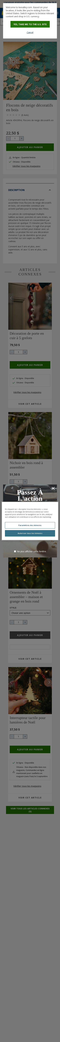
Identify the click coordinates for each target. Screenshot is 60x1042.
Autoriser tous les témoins (30, 533)
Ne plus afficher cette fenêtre (31, 551)
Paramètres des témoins (30, 525)
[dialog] (30, 20)
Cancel (30, 32)
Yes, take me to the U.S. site (30, 24)
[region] (30, 521)
